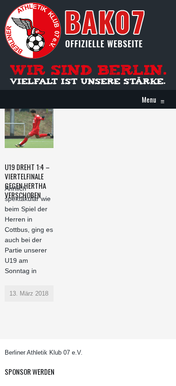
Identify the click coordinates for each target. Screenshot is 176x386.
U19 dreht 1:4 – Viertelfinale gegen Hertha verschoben (27, 181)
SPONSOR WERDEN (29, 371)
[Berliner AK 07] (75, 30)
